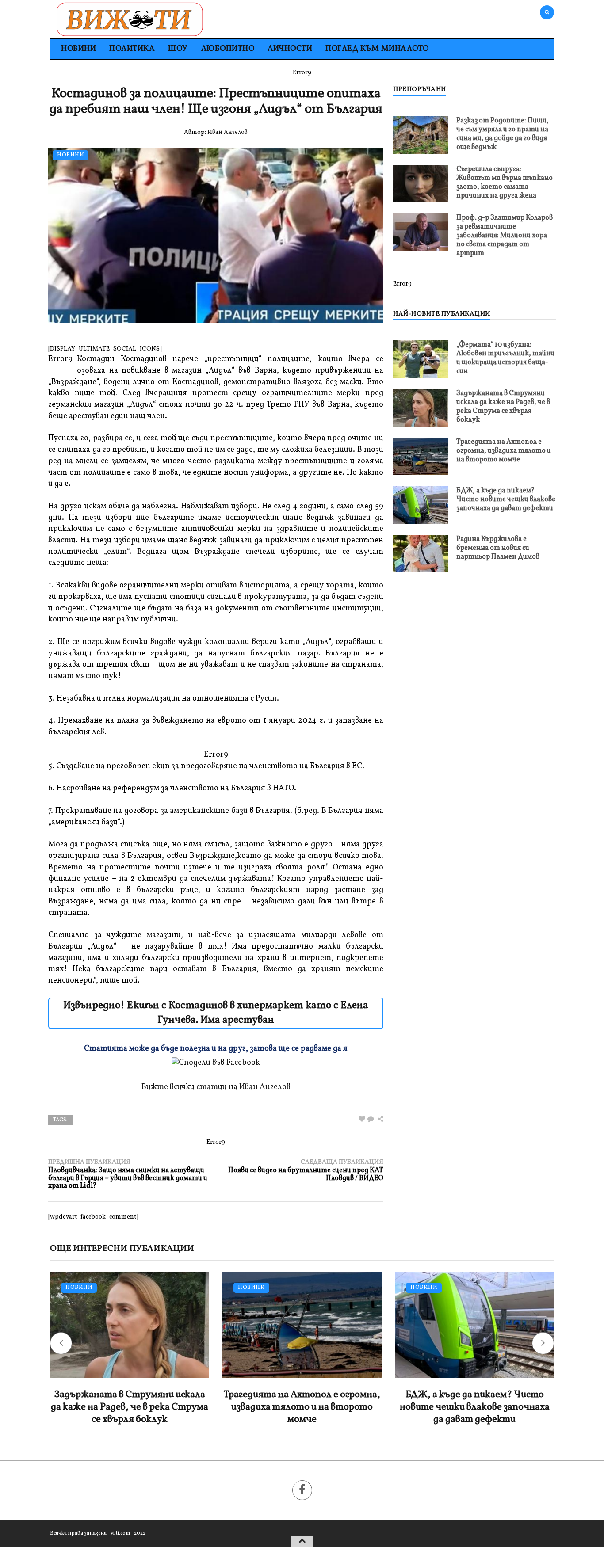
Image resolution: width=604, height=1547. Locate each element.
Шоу (178, 48)
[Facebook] (302, 1490)
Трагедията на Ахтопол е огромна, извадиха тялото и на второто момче (503, 451)
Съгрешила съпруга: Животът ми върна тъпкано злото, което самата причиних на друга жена (504, 182)
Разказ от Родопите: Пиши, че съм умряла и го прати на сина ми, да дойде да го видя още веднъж (502, 134)
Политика (132, 48)
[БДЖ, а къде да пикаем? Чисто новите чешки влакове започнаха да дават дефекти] (420, 505)
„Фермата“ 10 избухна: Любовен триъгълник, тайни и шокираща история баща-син (505, 358)
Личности (290, 48)
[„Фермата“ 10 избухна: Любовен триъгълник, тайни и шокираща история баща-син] (420, 359)
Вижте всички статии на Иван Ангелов (216, 1087)
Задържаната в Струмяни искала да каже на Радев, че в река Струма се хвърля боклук (503, 407)
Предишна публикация (127, 1174)
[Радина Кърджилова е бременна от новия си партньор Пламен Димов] (420, 553)
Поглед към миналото (377, 48)
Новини (78, 48)
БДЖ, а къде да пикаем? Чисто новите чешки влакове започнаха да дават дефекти (505, 499)
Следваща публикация (305, 1170)
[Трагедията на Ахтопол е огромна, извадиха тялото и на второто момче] (420, 456)
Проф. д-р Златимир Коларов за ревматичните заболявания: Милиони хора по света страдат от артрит (504, 235)
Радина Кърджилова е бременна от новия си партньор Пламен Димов (497, 548)
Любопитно (228, 48)
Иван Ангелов (227, 132)
